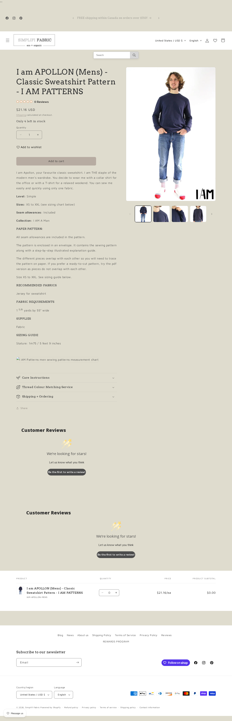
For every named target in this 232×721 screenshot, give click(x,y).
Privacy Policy (149, 635)
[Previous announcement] (73, 18)
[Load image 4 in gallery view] (198, 214)
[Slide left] (130, 214)
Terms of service (108, 707)
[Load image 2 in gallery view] (161, 214)
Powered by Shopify (50, 707)
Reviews (166, 635)
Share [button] (24, 408)
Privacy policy (89, 707)
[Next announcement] (159, 18)
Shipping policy (128, 707)
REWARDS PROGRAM (116, 641)
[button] (8, 40)
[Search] (134, 55)
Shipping (21, 115)
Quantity (21, 127)
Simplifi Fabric (32, 707)
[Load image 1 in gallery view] (143, 214)
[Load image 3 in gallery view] (180, 214)
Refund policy (71, 707)
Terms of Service (125, 635)
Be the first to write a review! (66, 472)
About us (82, 635)
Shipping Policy (101, 635)
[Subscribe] (77, 662)
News (70, 635)
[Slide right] (212, 214)
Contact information (150, 707)
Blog (60, 635)
